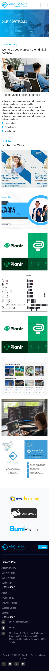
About (4, 593)
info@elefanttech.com (19, 622)
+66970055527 (16, 627)
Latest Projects (8, 573)
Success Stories (9, 608)
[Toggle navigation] (43, 4)
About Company (9, 568)
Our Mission (7, 583)
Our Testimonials (9, 578)
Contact (5, 613)
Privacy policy (8, 598)
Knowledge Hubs (9, 603)
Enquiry (42, 547)
